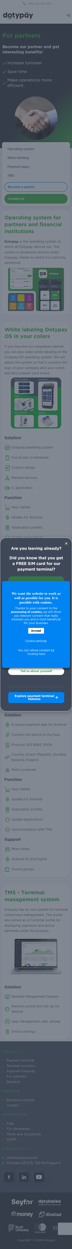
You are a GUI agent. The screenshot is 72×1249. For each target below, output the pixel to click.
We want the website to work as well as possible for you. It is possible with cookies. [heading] (36, 597)
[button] (66, 543)
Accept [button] (36, 631)
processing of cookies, (26, 612)
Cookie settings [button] (36, 641)
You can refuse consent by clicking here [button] (36, 652)
